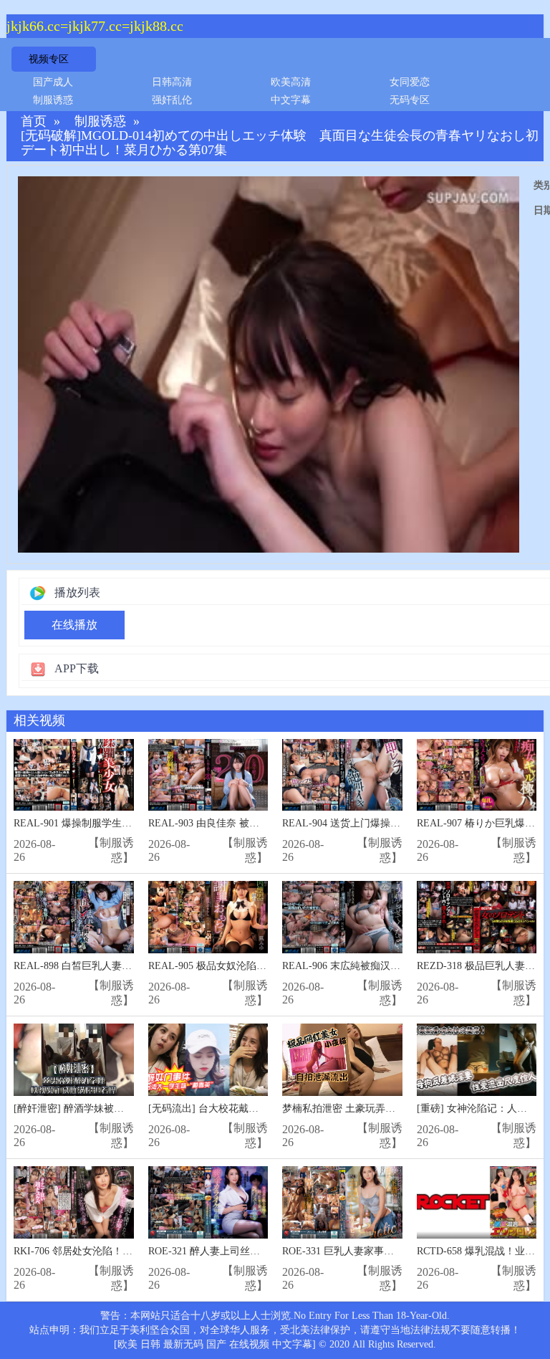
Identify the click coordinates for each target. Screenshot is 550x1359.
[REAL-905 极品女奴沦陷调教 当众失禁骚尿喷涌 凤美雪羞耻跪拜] (208, 917)
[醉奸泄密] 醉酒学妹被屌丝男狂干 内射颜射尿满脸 (125, 1108)
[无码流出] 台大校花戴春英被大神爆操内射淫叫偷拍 (263, 1108)
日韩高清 (172, 82)
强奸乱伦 (172, 100)
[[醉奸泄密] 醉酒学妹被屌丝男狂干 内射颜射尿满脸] (74, 1060)
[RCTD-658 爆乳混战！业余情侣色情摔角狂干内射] (477, 1202)
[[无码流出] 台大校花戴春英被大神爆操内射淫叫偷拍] (208, 1060)
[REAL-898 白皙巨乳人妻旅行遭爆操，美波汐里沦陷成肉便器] (74, 917)
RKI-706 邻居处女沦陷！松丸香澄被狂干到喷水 (118, 1251)
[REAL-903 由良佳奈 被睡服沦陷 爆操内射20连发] (208, 775)
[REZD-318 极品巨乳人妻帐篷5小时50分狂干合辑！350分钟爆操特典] (477, 917)
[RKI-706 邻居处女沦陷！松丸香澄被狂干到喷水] (74, 1202)
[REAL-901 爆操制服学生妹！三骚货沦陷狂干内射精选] (74, 775)
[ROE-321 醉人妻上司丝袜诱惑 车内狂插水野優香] (208, 1202)
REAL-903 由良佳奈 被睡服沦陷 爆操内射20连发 (255, 823)
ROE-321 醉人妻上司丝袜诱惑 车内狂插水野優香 (255, 1251)
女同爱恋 (410, 82)
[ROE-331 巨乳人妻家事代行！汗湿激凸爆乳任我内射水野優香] (342, 1202)
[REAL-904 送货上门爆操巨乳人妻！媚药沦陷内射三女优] (342, 775)
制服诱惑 (53, 100)
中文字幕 (291, 100)
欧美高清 (291, 82)
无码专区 (410, 100)
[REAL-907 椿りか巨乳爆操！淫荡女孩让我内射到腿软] (477, 775)
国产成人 (53, 82)
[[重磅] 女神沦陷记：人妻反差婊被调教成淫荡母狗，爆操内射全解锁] (477, 1060)
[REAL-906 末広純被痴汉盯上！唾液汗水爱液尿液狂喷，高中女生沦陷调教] (342, 917)
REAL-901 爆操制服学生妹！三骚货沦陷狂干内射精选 (133, 823)
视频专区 (49, 59)
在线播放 (74, 625)
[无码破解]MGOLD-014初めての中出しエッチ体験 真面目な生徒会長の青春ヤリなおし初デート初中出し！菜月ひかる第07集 (280, 143)
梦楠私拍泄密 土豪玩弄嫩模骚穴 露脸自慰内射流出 (395, 1108)
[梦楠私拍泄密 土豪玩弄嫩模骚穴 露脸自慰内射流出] (342, 1060)
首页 (34, 121)
